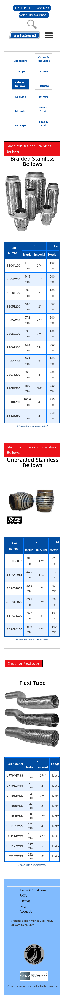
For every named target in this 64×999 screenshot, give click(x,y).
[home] (24, 34)
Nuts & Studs (43, 109)
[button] (50, 35)
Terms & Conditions (33, 890)
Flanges (44, 86)
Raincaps (20, 125)
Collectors (20, 60)
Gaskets (20, 96)
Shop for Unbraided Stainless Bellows (31, 450)
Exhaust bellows (20, 84)
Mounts (20, 111)
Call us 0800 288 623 (32, 7)
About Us (26, 911)
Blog (23, 906)
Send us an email (34, 15)
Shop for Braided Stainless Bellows (29, 149)
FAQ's (23, 895)
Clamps (20, 71)
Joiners (43, 96)
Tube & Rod (43, 123)
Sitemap (25, 901)
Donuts (44, 71)
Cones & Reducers (44, 58)
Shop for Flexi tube (24, 663)
